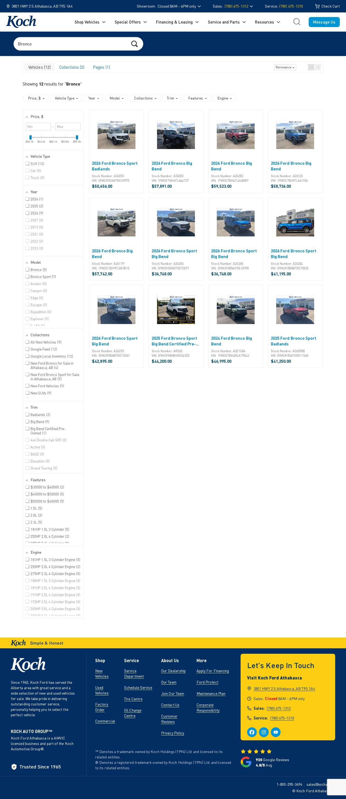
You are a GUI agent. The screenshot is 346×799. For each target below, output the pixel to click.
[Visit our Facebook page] (252, 732)
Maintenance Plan (211, 693)
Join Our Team (172, 693)
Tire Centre (133, 698)
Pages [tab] (101, 67)
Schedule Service (138, 687)
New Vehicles (102, 673)
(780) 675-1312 (279, 708)
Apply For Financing (213, 670)
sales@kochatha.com (324, 784)
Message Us (324, 21)
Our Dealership (173, 670)
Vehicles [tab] (38, 67)
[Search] (134, 43)
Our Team (169, 682)
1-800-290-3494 (289, 784)
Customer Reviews (169, 719)
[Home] (21, 22)
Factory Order (101, 707)
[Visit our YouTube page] (276, 732)
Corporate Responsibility (208, 707)
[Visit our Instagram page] (264, 732)
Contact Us (170, 704)
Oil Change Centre (132, 713)
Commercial (105, 721)
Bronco (73, 83)
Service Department (134, 673)
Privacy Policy (172, 733)
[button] (311, 67)
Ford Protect (207, 682)
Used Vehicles (102, 690)
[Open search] (297, 22)
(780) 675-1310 (291, 6)
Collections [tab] (71, 67)
